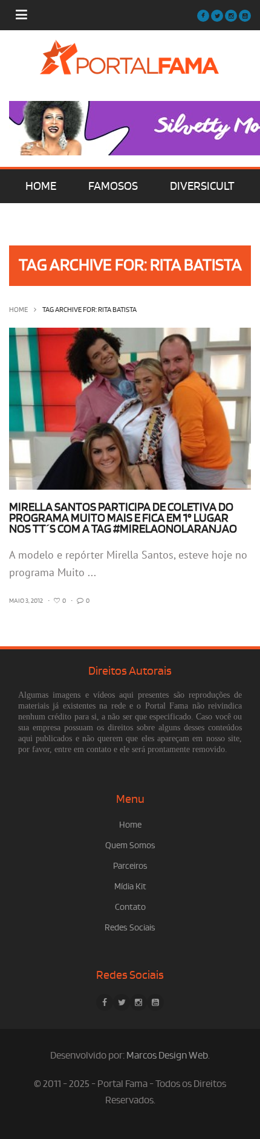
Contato (130, 907)
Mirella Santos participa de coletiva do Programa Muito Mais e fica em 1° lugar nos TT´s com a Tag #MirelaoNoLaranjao (123, 518)
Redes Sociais (130, 928)
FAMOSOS (113, 186)
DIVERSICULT (202, 186)
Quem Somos (130, 845)
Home (18, 310)
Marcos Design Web (167, 1055)
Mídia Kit (130, 886)
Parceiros (130, 866)
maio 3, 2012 (26, 601)
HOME (40, 186)
